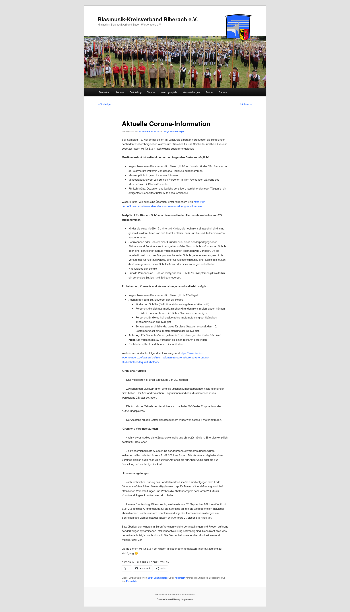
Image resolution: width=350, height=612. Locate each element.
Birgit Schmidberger (174, 131)
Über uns (119, 92)
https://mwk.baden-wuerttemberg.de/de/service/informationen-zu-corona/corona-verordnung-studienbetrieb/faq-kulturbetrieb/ (165, 357)
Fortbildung (135, 92)
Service (223, 92)
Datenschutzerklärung (168, 599)
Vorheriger (104, 104)
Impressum (187, 599)
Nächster (246, 104)
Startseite (104, 92)
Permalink (131, 581)
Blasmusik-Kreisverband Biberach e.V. (148, 19)
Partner (209, 92)
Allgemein (180, 577)
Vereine (151, 92)
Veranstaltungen (191, 92)
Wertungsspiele (169, 92)
